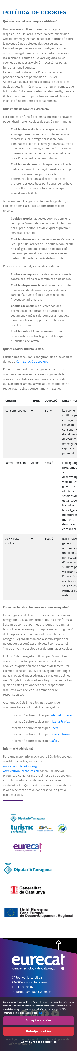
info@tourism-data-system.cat (32, 992)
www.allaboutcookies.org (20, 766)
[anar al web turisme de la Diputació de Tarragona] (38, 826)
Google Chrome (60, 734)
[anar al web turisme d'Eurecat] (27, 850)
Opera (54, 728)
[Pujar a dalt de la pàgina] (58, 945)
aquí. (39, 1012)
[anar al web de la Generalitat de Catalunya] (27, 892)
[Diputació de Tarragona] (27, 871)
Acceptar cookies (39, 1020)
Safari (54, 741)
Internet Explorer (61, 715)
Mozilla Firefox (60, 722)
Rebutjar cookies (38, 1031)
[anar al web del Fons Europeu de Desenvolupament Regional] (38, 915)
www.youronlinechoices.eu (21, 771)
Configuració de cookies (32, 361)
